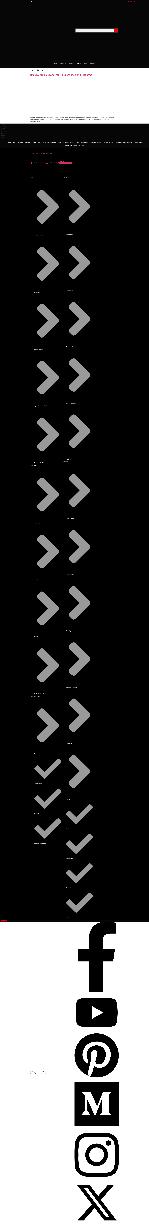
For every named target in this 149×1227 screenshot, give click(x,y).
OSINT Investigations (82, 142)
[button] (4, 124)
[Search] (116, 30)
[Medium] (96, 1128)
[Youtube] (96, 1031)
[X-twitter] (96, 1224)
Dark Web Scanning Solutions (66, 142)
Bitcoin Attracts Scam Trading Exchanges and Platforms (61, 74)
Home (55, 63)
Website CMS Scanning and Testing (74, 145)
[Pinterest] (96, 1077)
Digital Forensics (139, 142)
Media (85, 63)
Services (71, 63)
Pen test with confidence (51, 163)
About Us (92, 63)
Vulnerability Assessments (24, 142)
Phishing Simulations (95, 142)
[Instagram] (96, 1179)
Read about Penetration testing (42, 153)
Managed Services (108, 142)
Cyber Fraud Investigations (49, 142)
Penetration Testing (10, 142)
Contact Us (63, 63)
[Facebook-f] (96, 992)
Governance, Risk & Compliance (124, 142)
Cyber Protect (36, 142)
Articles (79, 63)
